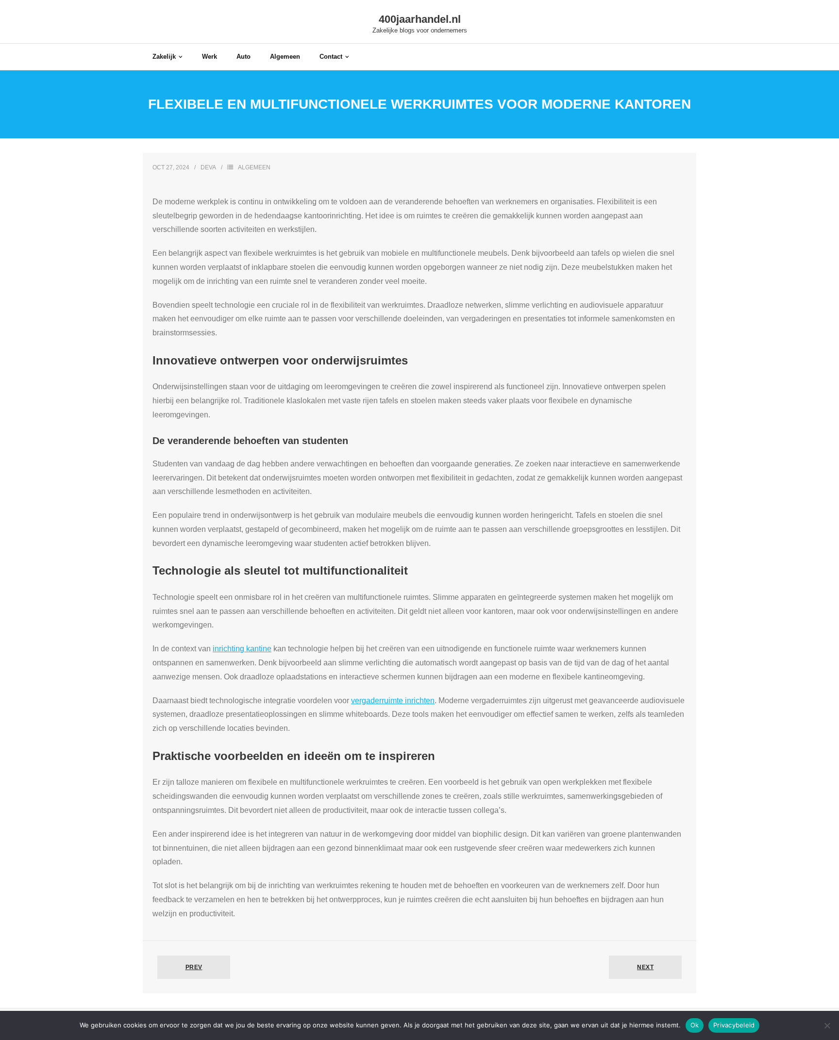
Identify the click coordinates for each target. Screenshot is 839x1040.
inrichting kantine (242, 648)
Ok (694, 1025)
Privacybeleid (734, 1025)
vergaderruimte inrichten (393, 700)
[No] (827, 1025)
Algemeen (254, 167)
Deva (208, 167)
